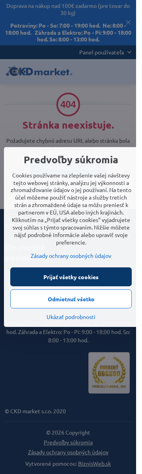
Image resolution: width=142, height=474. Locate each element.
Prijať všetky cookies (71, 276)
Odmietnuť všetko (71, 298)
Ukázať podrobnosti (71, 316)
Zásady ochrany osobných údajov (71, 255)
